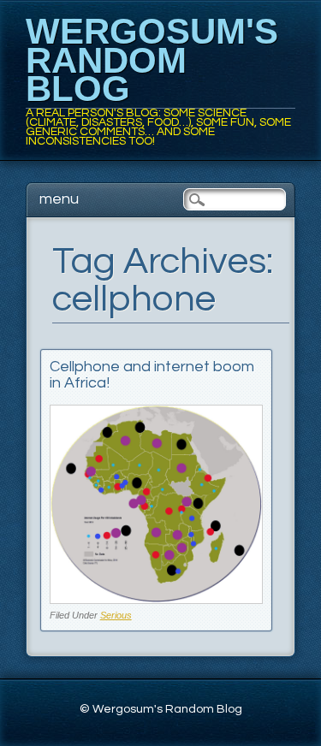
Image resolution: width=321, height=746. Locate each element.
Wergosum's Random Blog (152, 60)
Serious (116, 615)
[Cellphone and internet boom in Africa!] (156, 599)
